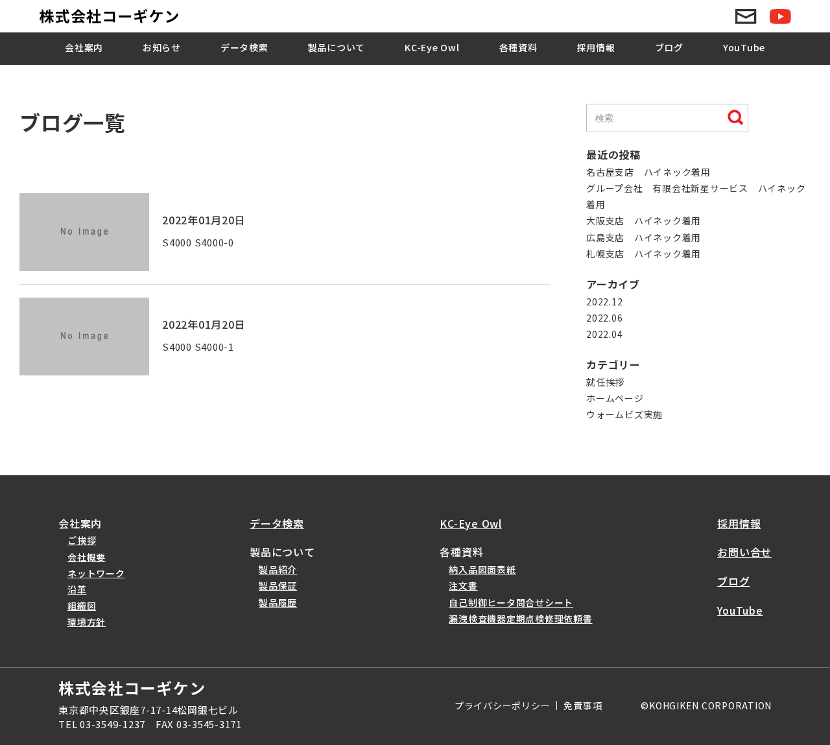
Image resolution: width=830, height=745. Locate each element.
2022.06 (604, 317)
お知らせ (162, 47)
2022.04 (604, 333)
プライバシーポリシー (503, 705)
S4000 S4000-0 (198, 242)
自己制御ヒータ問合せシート (511, 602)
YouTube (744, 47)
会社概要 (86, 556)
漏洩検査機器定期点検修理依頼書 (520, 618)
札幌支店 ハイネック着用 (643, 253)
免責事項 (582, 705)
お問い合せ (744, 552)
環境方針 (86, 621)
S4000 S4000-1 (198, 346)
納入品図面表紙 (482, 569)
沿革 (77, 589)
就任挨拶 (605, 381)
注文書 (463, 585)
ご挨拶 (81, 540)
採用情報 (596, 47)
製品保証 (278, 585)
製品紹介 (278, 569)
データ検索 (244, 47)
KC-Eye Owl (432, 47)
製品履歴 (278, 602)
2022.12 (604, 301)
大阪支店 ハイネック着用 (643, 220)
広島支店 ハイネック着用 (643, 237)
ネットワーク (96, 573)
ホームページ (615, 398)
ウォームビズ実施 (624, 414)
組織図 (81, 605)
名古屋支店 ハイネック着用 (648, 171)
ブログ (669, 47)
